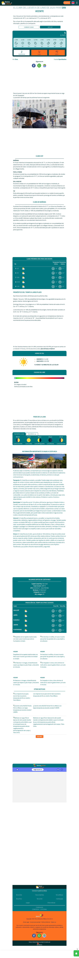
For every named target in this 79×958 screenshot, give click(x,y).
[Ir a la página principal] (6, 3)
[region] (39, 80)
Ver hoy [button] (50, 27)
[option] (21, 53)
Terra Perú (19, 899)
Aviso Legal (26, 922)
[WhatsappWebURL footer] (39, 935)
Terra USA (39, 899)
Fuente (60, 59)
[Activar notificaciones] (69, 953)
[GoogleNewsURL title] (45, 65)
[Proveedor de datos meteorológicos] (39, 944)
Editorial (44, 909)
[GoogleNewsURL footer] (44, 935)
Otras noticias (51, 903)
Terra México (59, 895)
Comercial (35, 909)
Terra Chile (19, 895)
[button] (8, 60)
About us (53, 922)
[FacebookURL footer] (34, 935)
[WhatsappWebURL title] (39, 65)
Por (15, 59)
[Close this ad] (77, 949)
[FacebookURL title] (34, 65)
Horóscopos (59, 899)
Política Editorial (45, 922)
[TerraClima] (73, 2)
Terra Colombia (39, 895)
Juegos (28, 903)
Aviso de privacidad (35, 922)
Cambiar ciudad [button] (29, 27)
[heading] (39, 736)
